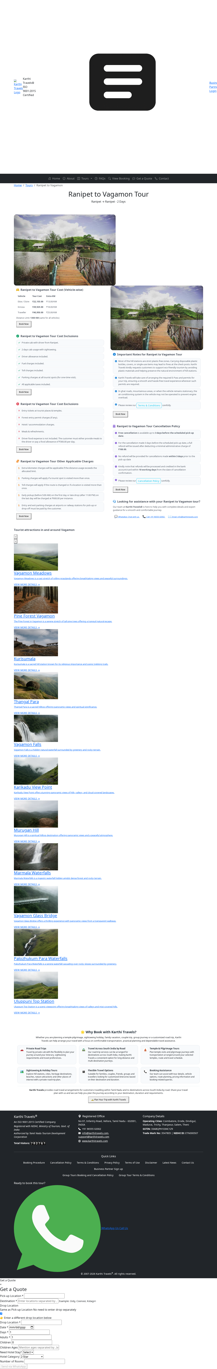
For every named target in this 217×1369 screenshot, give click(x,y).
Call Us (123, 1228)
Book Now (24, 324)
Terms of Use (132, 1162)
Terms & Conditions (149, 405)
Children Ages (9, 1347)
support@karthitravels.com (93, 1136)
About (70, 178)
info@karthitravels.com (95, 1133)
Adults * (5, 1337)
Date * (4, 1327)
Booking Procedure (34, 1162)
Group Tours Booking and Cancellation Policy (88, 1175)
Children (5, 1342)
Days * (4, 1332)
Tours (85, 178)
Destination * (8, 1301)
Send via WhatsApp (13, 1366)
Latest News (169, 1162)
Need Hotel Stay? (11, 1352)
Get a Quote (144, 178)
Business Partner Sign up (108, 1168)
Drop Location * (10, 1322)
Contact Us (188, 1162)
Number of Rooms (12, 1361)
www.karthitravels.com (95, 1141)
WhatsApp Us (110, 1228)
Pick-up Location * (11, 1296)
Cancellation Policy (148, 481)
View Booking (121, 178)
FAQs (101, 178)
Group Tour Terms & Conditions (137, 1175)
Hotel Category (9, 1356)
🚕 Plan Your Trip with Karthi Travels (108, 1099)
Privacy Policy (112, 1162)
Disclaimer (151, 1162)
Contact (163, 178)
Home (56, 178)
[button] (91, 178)
